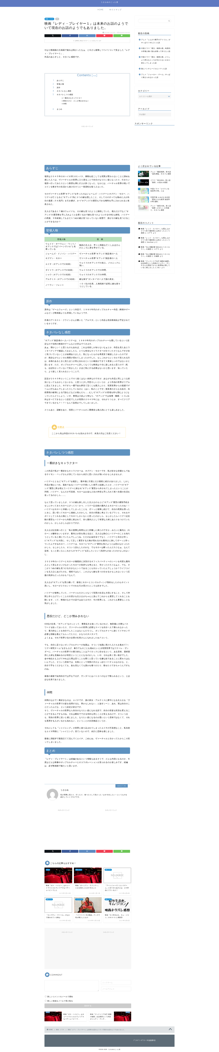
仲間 (65, 104)
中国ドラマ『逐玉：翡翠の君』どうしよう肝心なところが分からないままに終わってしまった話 (155, 60)
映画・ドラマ (49, 19)
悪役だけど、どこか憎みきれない (76, 101)
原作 (58, 87)
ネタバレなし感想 (64, 91)
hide (94, 76)
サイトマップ (115, 9)
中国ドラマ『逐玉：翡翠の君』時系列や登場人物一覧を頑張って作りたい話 (155, 50)
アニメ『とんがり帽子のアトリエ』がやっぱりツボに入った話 (155, 41)
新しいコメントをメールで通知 (60, 997)
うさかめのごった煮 (109, 2)
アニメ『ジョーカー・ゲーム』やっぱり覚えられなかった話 (155, 76)
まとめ (59, 109)
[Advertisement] (87, 144)
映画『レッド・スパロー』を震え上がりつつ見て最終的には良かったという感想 (155, 231)
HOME (101, 9)
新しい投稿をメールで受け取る (60, 1001)
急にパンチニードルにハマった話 (154, 69)
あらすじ (60, 80)
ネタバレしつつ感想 (65, 94)
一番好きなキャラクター (72, 98)
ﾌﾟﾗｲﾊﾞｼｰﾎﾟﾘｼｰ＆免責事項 (144, 1040)
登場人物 (60, 84)
